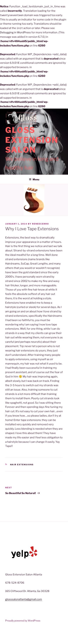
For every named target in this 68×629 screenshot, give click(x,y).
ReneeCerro (40, 224)
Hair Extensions (22, 464)
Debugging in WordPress (15, 32)
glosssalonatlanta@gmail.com (23, 599)
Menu (36, 179)
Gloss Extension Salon (31, 140)
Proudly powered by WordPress (22, 620)
